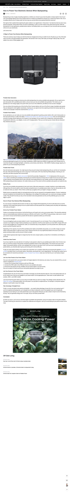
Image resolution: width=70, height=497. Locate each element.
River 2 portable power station (12, 159)
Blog (7, 7)
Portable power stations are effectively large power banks (39, 116)
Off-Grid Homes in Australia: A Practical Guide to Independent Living (18, 367)
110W (47, 176)
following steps (17, 261)
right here (30, 109)
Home (4, 7)
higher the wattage (7, 281)
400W (4, 177)
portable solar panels (22, 176)
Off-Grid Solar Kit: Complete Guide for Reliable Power (15, 373)
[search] (68, 4)
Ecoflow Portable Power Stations (32, 253)
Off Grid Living (6, 359)
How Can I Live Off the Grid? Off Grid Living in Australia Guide (17, 361)
